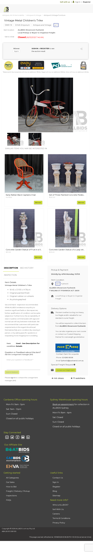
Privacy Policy (59, 523)
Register (87, 2)
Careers (56, 514)
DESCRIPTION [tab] (11, 268)
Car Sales (10, 482)
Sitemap (56, 495)
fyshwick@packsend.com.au (72, 361)
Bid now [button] (38, 202)
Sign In (78, 2)
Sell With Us (58, 509)
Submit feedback (12, 372)
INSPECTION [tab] (10, 275)
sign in (13, 378)
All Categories (12, 478)
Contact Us (58, 478)
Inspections (11, 495)
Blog (55, 491)
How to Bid (11, 486)
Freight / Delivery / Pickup (18, 491)
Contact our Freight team (66, 370)
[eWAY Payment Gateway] (31, 65)
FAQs (8, 500)
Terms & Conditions (61, 518)
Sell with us (65, 2)
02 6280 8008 (67, 357)
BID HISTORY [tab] (26, 268)
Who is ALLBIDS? (60, 505)
